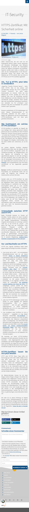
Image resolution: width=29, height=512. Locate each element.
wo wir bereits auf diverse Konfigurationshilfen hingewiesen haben (15, 325)
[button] (6, 419)
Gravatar (7, 455)
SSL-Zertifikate (21, 315)
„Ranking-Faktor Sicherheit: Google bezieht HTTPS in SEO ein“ (14, 237)
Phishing (3, 162)
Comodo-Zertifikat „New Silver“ (15, 268)
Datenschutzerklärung (15, 452)
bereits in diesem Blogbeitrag (18, 256)
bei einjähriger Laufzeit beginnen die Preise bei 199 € (15, 283)
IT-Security (12, 33)
